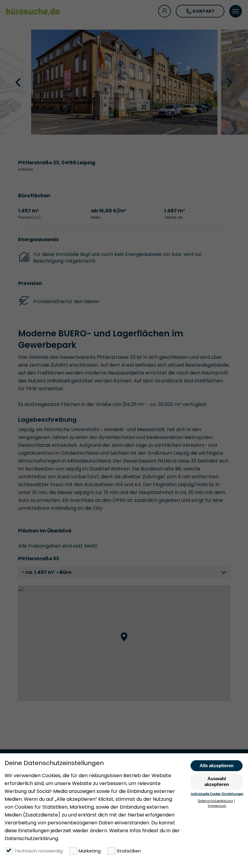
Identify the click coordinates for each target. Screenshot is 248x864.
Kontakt (204, 11)
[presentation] (18, 82)
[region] (124, 643)
